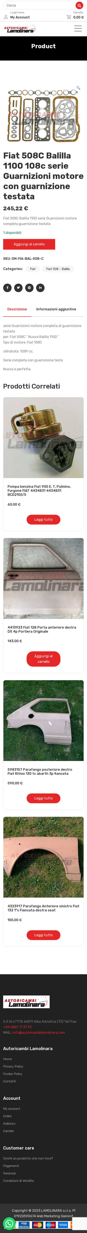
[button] (78, 88)
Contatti (9, 1081)
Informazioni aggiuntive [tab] (56, 309)
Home (7, 1059)
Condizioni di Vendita (18, 1181)
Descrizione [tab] (17, 309)
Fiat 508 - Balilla (58, 269)
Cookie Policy (12, 1074)
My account (11, 1109)
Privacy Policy (13, 1066)
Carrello (8, 1131)
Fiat (33, 269)
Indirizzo (9, 1124)
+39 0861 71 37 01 (17, 1027)
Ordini (7, 1116)
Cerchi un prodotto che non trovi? (28, 1158)
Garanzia (9, 1173)
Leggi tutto (43, 520)
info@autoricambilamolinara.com (38, 1033)
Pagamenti (11, 1166)
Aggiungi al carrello (29, 244)
